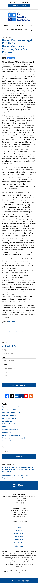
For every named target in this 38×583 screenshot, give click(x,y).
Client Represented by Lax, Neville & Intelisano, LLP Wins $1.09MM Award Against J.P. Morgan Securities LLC (18, 469)
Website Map (19, 543)
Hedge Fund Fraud (10, 418)
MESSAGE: (5, 372)
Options (6, 432)
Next (22, 331)
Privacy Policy (19, 533)
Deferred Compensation (12, 435)
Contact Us (19, 25)
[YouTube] (26, 396)
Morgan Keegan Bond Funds (13, 438)
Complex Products (10, 429)
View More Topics (8, 441)
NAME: (4, 350)
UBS (5, 427)
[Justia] (21, 396)
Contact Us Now (19, 385)
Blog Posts (19, 546)
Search (19, 456)
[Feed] (31, 396)
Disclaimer (19, 537)
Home (6, 25)
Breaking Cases (9, 415)
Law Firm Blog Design (19, 581)
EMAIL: (4, 357)
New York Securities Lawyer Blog (19, 16)
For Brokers (12, 321)
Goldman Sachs (9, 424)
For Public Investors (10, 407)
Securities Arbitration (11, 413)
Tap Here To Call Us (19, 6)
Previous (6, 331)
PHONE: (4, 365)
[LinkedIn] (17, 396)
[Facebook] (7, 396)
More (31, 25)
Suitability (7, 421)
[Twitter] (12, 396)
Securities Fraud (9, 410)
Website (19, 530)
